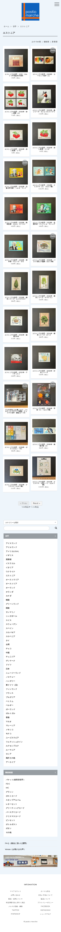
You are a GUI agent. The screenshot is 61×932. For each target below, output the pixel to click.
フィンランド (11, 689)
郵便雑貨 (9, 772)
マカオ (9, 721)
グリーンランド (12, 604)
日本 (8, 669)
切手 (15, 26)
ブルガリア (10, 697)
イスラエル (10, 563)
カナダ (9, 596)
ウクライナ (10, 571)
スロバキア (10, 632)
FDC (8, 784)
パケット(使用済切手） (15, 780)
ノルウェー (10, 677)
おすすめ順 (36, 42)
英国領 (9, 559)
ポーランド (10, 709)
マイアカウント (15, 891)
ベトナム (9, 701)
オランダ (9, 592)
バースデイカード (13, 812)
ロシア (9, 754)
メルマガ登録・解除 (15, 906)
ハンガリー (10, 681)
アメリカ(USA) (12, 551)
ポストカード (11, 796)
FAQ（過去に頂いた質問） (16, 843)
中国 (8, 652)
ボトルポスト (11, 824)
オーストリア (11, 583)
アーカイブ (10, 762)
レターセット (11, 804)
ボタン (9, 828)
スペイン (9, 628)
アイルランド (11, 547)
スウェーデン (11, 624)
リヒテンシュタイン (14, 742)
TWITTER (15, 910)
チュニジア (10, 656)
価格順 (46, 42)
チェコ (9, 648)
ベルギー (9, 705)
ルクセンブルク (12, 746)
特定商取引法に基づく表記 (15, 903)
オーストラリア (12, 579)
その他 (9, 832)
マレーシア (10, 725)
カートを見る (45, 891)
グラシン (9, 792)
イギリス (9, 555)
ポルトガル (10, 713)
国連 (8, 608)
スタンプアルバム (13, 800)
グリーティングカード (15, 808)
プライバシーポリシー (45, 903)
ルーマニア (10, 750)
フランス (9, 693)
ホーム (6, 26)
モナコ (9, 733)
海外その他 (10, 758)
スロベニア (10, 636)
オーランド (10, 588)
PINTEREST (15, 914)
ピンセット (10, 820)
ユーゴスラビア (12, 738)
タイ (8, 640)
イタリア (9, 567)
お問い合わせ (15, 895)
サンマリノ (10, 612)
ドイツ (9, 665)
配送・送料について (15, 899)
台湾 (8, 644)
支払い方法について (45, 895)
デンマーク (10, 661)
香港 (8, 717)
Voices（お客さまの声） (15, 849)
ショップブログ (45, 914)
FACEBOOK (45, 906)
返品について (45, 899)
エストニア (24, 26)
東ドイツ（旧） (12, 685)
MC (7, 788)
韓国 (8, 600)
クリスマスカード (13, 816)
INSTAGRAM (45, 910)
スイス (9, 620)
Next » (36, 503)
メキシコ (9, 729)
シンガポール (11, 616)
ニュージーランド (13, 673)
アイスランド (11, 543)
